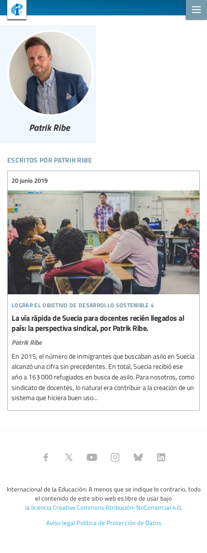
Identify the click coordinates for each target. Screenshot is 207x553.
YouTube (92, 457)
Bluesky (138, 457)
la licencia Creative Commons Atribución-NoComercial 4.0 (103, 507)
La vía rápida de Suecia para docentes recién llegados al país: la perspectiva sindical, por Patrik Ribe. (103, 289)
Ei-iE (13, 10)
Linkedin (161, 457)
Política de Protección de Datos (119, 522)
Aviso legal (60, 522)
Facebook (46, 457)
